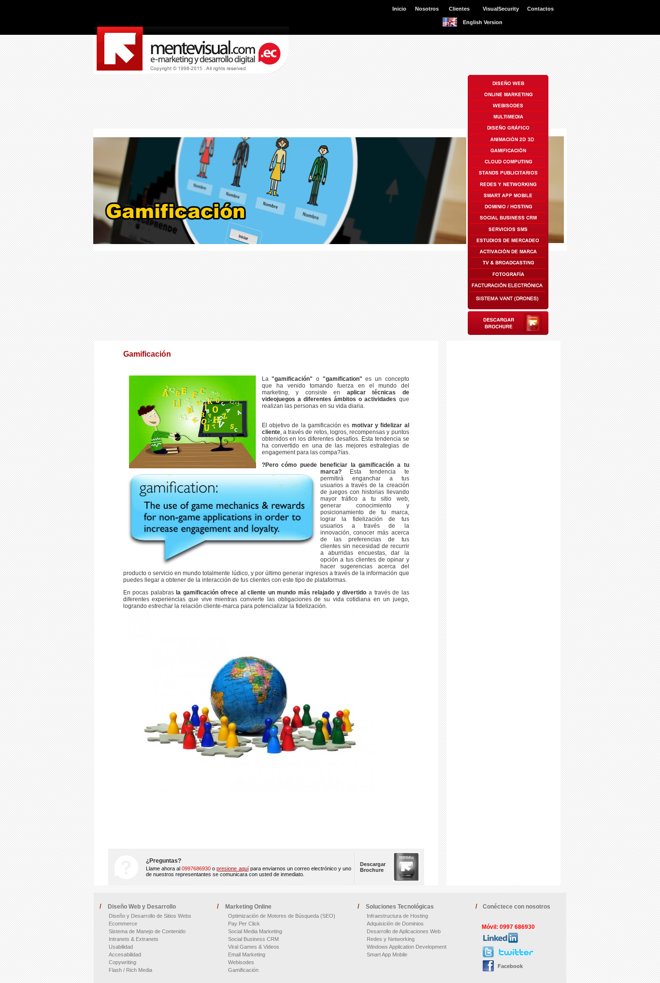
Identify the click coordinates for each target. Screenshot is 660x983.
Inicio (399, 9)
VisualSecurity (501, 9)
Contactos (540, 9)
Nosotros (427, 9)
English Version (482, 22)
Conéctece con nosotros (516, 906)
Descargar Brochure (373, 867)
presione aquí (232, 868)
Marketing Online (248, 906)
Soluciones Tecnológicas (400, 906)
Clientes (459, 9)
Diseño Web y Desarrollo (142, 906)
